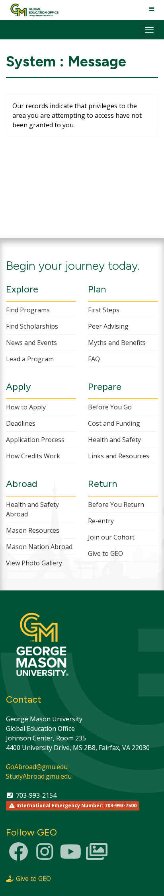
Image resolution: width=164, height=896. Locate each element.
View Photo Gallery (34, 563)
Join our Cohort (111, 537)
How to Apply (26, 407)
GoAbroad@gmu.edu (37, 766)
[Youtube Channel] (70, 856)
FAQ (94, 359)
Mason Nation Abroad (39, 546)
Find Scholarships (32, 326)
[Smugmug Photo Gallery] (96, 856)
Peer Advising (108, 326)
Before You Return (116, 504)
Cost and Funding (114, 423)
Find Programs (28, 310)
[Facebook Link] (18, 856)
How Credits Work (33, 456)
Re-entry (101, 520)
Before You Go (110, 407)
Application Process (35, 439)
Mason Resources (32, 530)
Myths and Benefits (117, 342)
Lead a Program (30, 359)
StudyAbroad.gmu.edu (39, 776)
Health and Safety (114, 439)
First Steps (103, 310)
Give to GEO (105, 553)
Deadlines (20, 423)
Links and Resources (118, 456)
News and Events (31, 342)
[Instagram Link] (44, 856)
